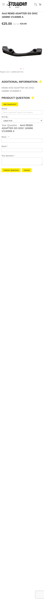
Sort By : (5, 117)
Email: (4, 146)
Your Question (8, 156)
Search (4, 109)
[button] (21, 69)
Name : (5, 137)
